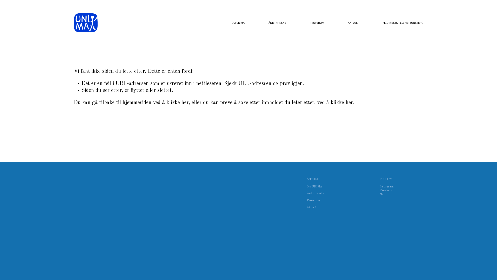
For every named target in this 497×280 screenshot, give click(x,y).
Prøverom (317, 22)
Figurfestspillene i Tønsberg (403, 22)
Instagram (387, 186)
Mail (382, 194)
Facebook (386, 190)
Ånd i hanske (277, 22)
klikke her (177, 102)
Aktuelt (353, 22)
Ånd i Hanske (315, 193)
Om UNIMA (238, 22)
